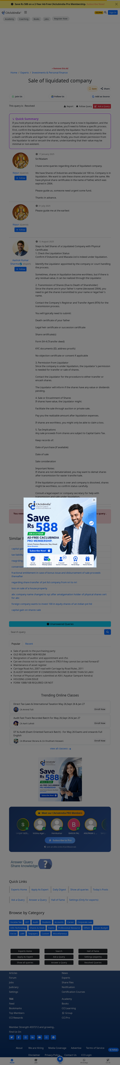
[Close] (94, 500)
